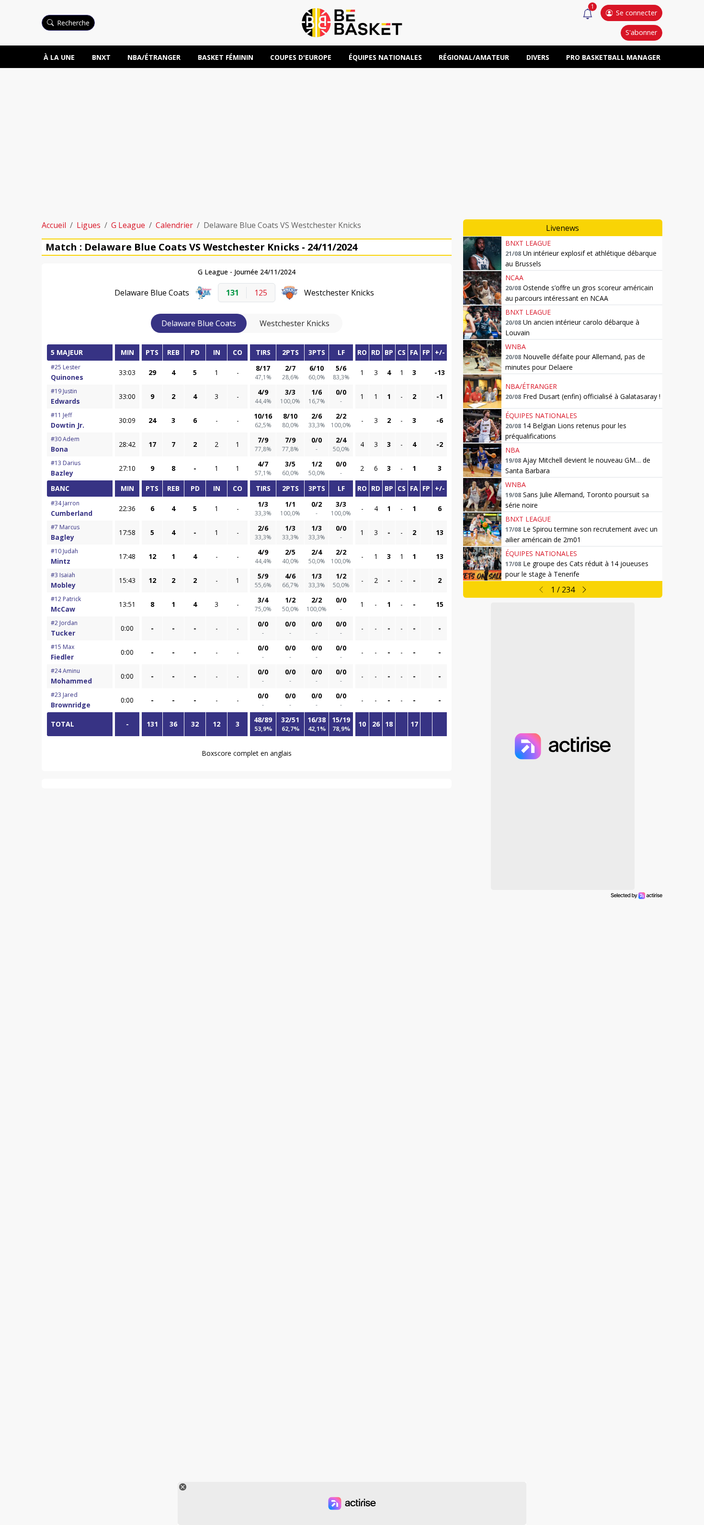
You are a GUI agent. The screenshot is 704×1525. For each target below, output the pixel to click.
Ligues (89, 225)
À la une (59, 57)
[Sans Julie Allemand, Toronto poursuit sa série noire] (482, 495)
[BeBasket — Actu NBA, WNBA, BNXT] (352, 22)
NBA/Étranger (154, 57)
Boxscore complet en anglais (247, 753)
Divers (537, 57)
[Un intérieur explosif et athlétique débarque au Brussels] (482, 253)
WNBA (515, 346)
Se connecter (636, 12)
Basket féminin (225, 57)
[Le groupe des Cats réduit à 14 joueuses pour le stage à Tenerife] (482, 563)
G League (128, 225)
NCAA (514, 277)
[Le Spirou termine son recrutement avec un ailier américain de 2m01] (482, 529)
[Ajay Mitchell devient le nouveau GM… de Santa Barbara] (482, 460)
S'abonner (641, 32)
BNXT (101, 57)
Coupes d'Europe (300, 57)
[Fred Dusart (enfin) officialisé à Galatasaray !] (482, 391)
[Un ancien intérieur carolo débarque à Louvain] (482, 322)
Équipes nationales (385, 57)
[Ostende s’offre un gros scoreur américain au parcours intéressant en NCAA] (482, 288)
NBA (512, 450)
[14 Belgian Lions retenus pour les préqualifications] (482, 426)
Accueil (54, 225)
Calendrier (174, 225)
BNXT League (528, 243)
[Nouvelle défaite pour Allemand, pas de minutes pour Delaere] (482, 357)
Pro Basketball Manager (613, 57)
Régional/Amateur (474, 57)
